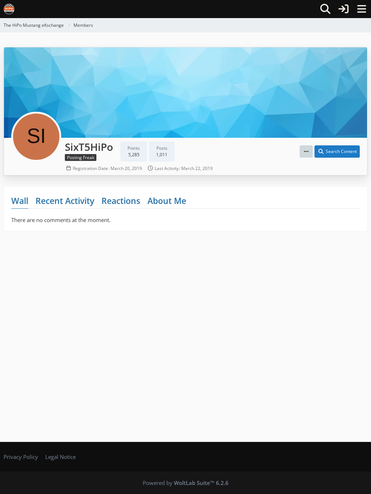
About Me (166, 200)
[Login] (343, 9)
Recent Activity (65, 200)
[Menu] (361, 9)
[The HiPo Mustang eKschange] (9, 9)
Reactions (120, 200)
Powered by (186, 482)
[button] (306, 151)
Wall (19, 200)
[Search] (325, 9)
